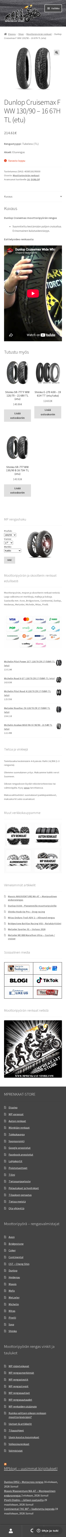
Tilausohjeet (16, 1430)
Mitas (12, 1311)
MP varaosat (16, 1114)
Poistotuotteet (18, 1168)
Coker (12, 1250)
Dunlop (13, 1270)
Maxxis (13, 1284)
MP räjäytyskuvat (19, 1366)
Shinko (13, 1331)
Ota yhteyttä (16, 1208)
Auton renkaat (17, 1121)
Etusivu (12, 34)
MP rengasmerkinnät (21, 1372)
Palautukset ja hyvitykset (24, 1188)
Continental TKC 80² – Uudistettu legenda (29, 1509)
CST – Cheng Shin (19, 1264)
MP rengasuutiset (19, 1393)
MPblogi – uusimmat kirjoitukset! (31, 1468)
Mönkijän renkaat (19, 1127)
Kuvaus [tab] (8, 196)
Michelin (14, 1304)
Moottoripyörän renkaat (39, 34)
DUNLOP (35, 179)
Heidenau (14, 1277)
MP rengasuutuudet (20, 1399)
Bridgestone (16, 1243)
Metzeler (14, 1297)
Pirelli (12, 1317)
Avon (12, 1237)
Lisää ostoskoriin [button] (17, 415)
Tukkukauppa (17, 1134)
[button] (56, 52)
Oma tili (11, 1531)
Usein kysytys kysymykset (24, 1437)
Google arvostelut (20, 1147)
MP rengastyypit (19, 1386)
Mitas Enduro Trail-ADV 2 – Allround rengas (31, 917)
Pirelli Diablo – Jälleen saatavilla (24, 1500)
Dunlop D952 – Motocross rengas (23, 1482)
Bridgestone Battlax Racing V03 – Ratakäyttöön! (34, 923)
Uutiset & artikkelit (20, 1424)
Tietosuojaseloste (20, 1181)
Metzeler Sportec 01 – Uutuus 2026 (26, 929)
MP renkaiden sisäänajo (23, 1406)
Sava (11, 1324)
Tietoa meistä (17, 1201)
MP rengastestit (18, 1379)
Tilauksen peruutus (20, 1195)
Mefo (12, 1290)
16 (28, 179)
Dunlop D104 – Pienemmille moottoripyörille (32, 905)
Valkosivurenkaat (19, 1444)
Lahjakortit (15, 1161)
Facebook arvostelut (21, 1154)
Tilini (12, 1174)
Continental (16, 1257)
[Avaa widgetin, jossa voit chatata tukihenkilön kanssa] (47, 1531)
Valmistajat (16, 1450)
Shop (21, 34)
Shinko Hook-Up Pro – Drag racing (26, 911)
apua (27, 787)
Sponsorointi (16, 1141)
